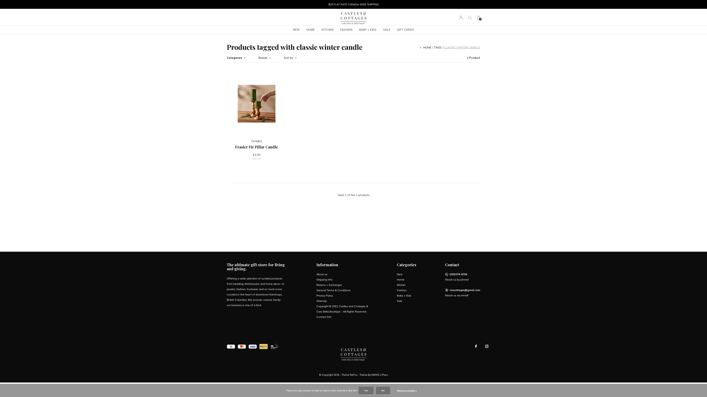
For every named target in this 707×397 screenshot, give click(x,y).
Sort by (288, 58)
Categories (234, 58)
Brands (263, 58)
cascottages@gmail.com (465, 290)
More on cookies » (407, 390)
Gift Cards (405, 29)
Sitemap (321, 301)
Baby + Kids (368, 29)
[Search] (470, 18)
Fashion (346, 29)
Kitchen (327, 29)
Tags (438, 47)
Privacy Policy (324, 295)
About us (321, 274)
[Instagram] (486, 346)
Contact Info (324, 317)
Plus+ (385, 374)
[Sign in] (461, 18)
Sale (386, 29)
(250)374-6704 (458, 274)
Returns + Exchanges (329, 285)
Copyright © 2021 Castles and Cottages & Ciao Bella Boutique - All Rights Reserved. (342, 309)
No (383, 390)
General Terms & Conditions (333, 290)
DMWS (375, 374)
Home (310, 29)
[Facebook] (476, 346)
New (296, 29)
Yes (366, 390)
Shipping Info (324, 279)
